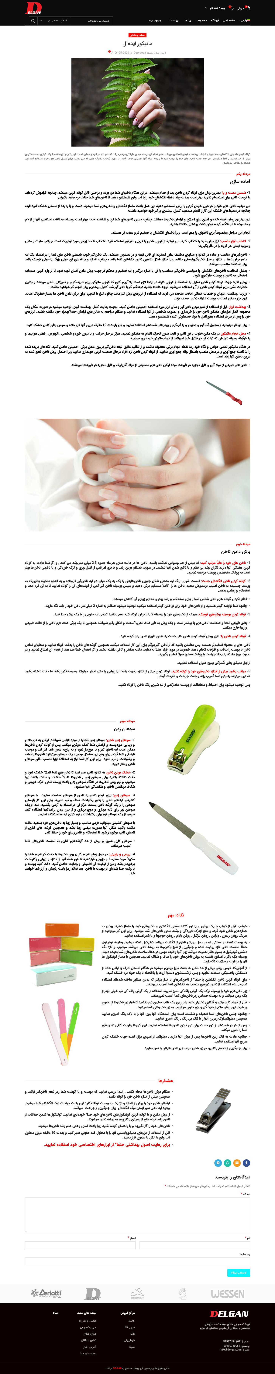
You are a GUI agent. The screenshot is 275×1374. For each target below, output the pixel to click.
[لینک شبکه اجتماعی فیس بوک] (246, 1163)
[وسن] (227, 1293)
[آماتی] (182, 1293)
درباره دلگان (90, 1334)
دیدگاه (245, 1194)
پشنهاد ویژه (155, 21)
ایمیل (132, 1238)
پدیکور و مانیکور (137, 35)
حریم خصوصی (88, 1327)
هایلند (131, 1321)
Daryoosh (140, 53)
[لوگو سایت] (33, 8)
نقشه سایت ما (88, 1353)
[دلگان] (92, 1293)
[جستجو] (33, 20)
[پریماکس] (137, 1293)
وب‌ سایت (244, 1254)
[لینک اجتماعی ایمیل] (237, 1163)
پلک (132, 1334)
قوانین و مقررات (87, 1321)
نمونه (132, 1347)
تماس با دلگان (88, 1340)
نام (247, 1238)
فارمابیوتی (129, 1340)
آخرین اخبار (90, 1347)
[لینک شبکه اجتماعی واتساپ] (227, 1163)
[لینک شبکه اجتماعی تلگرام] (218, 1163)
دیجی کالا (130, 1327)
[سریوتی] (47, 1293)
